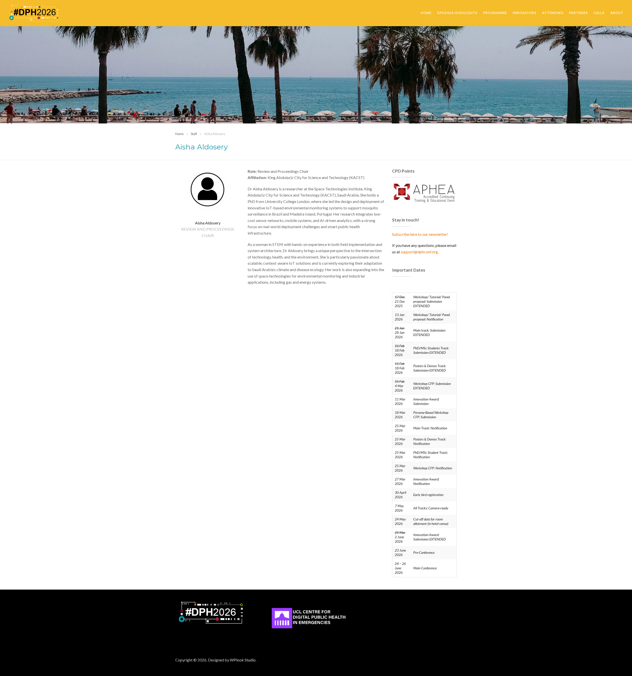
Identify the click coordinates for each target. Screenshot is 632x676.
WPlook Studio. (243, 659)
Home (426, 13)
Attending (552, 13)
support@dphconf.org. (420, 251)
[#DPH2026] (33, 12)
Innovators (524, 13)
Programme (495, 13)
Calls (599, 13)
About (616, 13)
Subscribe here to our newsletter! (420, 234)
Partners (578, 13)
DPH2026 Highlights (457, 13)
